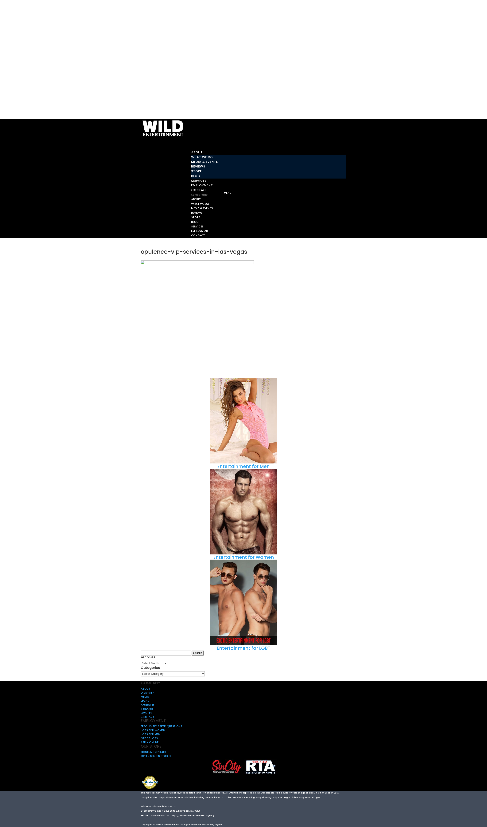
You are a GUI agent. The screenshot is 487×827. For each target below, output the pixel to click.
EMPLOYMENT (199, 231)
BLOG (195, 176)
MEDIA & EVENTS (204, 161)
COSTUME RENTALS (153, 752)
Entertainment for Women (243, 557)
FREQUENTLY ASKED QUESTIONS (161, 726)
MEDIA (145, 697)
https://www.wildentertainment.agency (192, 815)
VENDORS (147, 709)
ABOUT (196, 199)
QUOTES (146, 713)
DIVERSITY (147, 693)
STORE (196, 171)
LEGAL (145, 701)
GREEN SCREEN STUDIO (156, 756)
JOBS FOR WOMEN (153, 730)
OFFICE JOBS (149, 738)
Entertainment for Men (243, 466)
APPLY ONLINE (149, 742)
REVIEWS (198, 166)
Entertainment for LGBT (243, 648)
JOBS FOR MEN (150, 734)
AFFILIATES (147, 705)
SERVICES (197, 226)
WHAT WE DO (202, 157)
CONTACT (198, 235)
